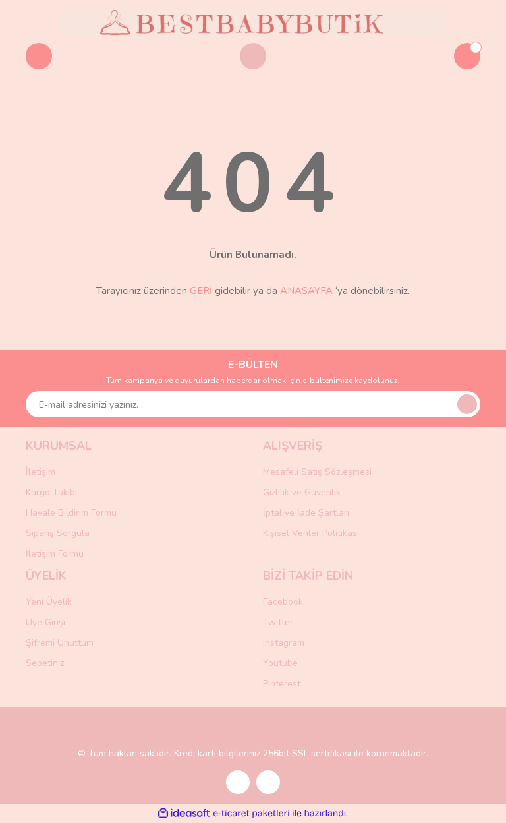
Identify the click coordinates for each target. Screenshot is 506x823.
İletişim (40, 472)
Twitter (278, 622)
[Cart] (467, 56)
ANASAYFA (306, 290)
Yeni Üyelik (49, 601)
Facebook (283, 601)
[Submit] (467, 404)
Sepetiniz (45, 663)
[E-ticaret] (251, 814)
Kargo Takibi (51, 492)
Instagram (283, 642)
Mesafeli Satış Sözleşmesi (317, 472)
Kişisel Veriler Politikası (311, 533)
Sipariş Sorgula (58, 533)
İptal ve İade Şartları (306, 512)
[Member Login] (253, 56)
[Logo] (253, 22)
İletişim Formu (55, 553)
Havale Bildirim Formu (71, 512)
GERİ (201, 290)
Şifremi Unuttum (60, 642)
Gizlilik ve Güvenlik (302, 492)
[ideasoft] (183, 813)
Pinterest (281, 683)
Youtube (280, 663)
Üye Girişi (45, 622)
